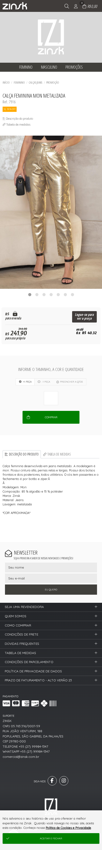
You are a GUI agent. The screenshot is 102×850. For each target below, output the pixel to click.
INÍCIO (6, 82)
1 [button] (29, 294)
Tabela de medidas (59, 454)
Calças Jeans (35, 82)
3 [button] (44, 294)
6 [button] (65, 294)
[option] (51, 212)
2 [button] (36, 294)
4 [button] (51, 294)
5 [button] (58, 294)
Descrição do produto (24, 454)
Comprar (51, 417)
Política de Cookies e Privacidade (68, 828)
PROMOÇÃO (52, 82)
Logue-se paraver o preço (84, 316)
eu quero (51, 589)
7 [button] (72, 294)
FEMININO (19, 82)
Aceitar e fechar (51, 838)
